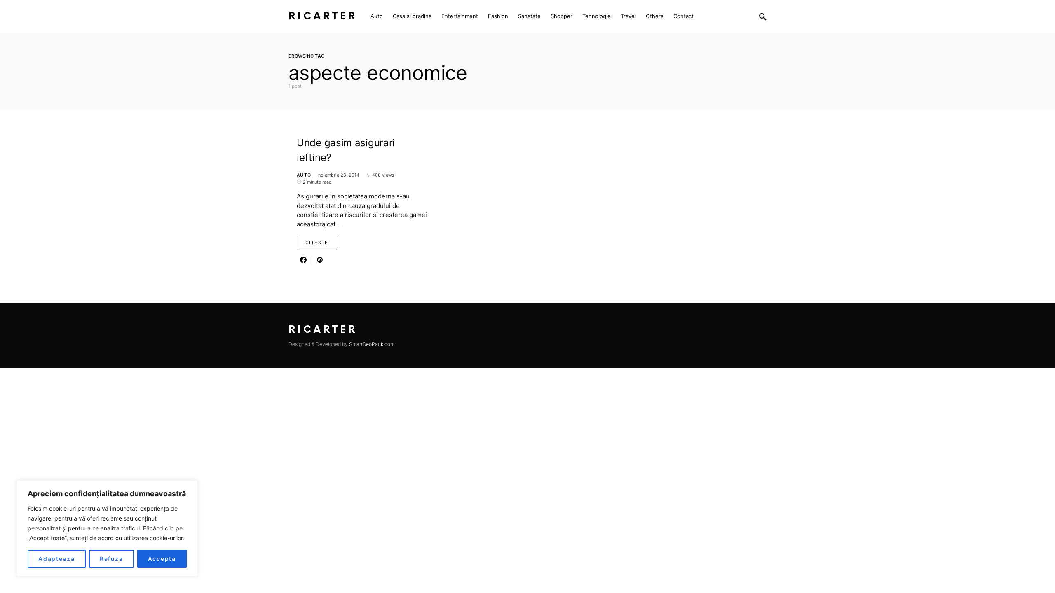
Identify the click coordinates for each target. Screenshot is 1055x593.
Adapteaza (56, 558)
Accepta (162, 558)
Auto (304, 175)
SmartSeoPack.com (371, 344)
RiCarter (322, 16)
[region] (107, 528)
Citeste (316, 242)
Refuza (111, 558)
